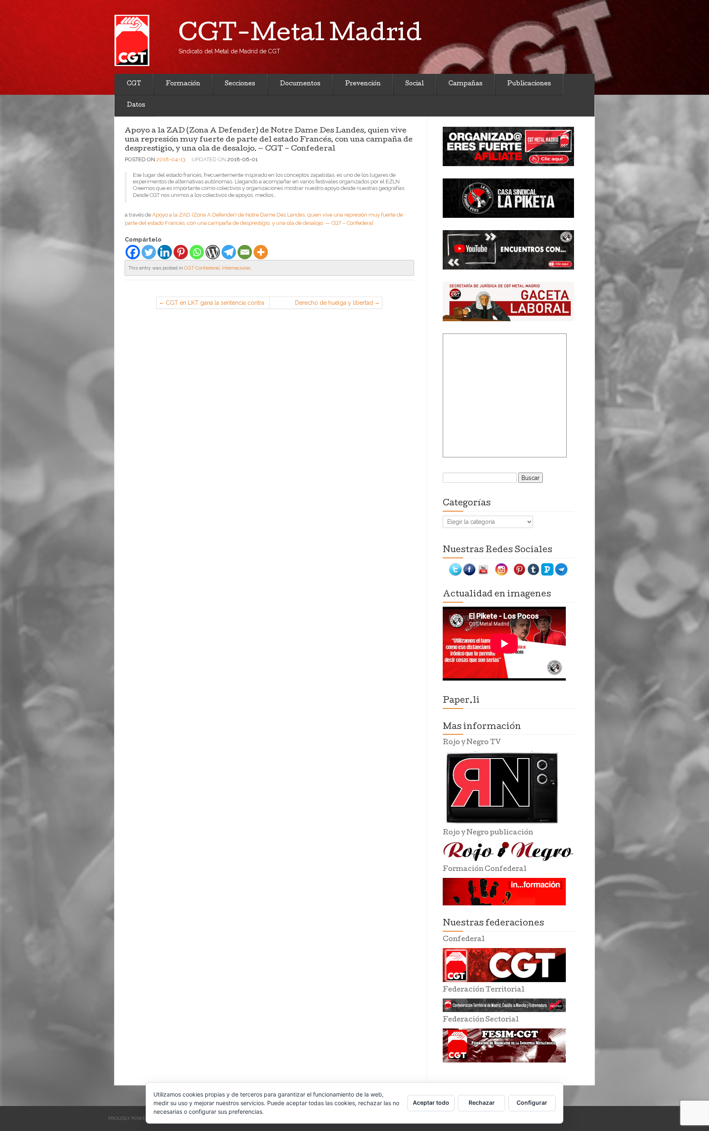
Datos (136, 105)
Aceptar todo (431, 1102)
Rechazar (482, 1102)
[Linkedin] (165, 252)
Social (414, 84)
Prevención (363, 84)
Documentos (300, 84)
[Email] (245, 252)
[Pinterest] (181, 252)
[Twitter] (149, 252)
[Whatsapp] (197, 252)
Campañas (465, 84)
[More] (261, 252)
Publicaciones (529, 84)
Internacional (236, 268)
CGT (134, 84)
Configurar (532, 1102)
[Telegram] (229, 252)
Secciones (240, 84)
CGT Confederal (202, 268)
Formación (183, 84)
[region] (508, 146)
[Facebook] (133, 252)
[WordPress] (213, 252)
